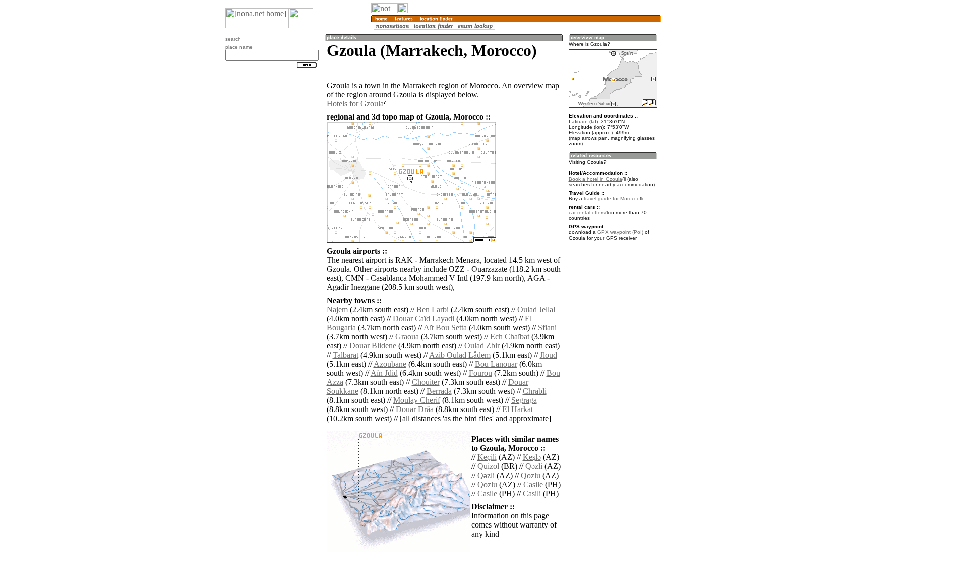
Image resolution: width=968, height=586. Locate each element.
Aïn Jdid (384, 373)
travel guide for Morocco (612, 198)
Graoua (407, 336)
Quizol (488, 466)
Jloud (548, 354)
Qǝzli (533, 466)
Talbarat (345, 354)
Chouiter (426, 382)
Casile (533, 484)
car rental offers (587, 212)
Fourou (480, 373)
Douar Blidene (372, 345)
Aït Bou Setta (445, 327)
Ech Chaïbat (509, 336)
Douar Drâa (415, 409)
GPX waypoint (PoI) (620, 232)
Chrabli (535, 391)
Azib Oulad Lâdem (460, 354)
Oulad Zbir (482, 345)
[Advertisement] (710, 166)
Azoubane (390, 364)
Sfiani (547, 327)
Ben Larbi (432, 309)
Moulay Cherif (416, 400)
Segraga (524, 400)
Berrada (439, 391)
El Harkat (517, 409)
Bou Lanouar (496, 364)
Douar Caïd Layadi (423, 318)
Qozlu (530, 475)
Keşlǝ (532, 457)
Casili (532, 493)
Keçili (487, 457)
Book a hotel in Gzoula (595, 179)
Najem (337, 309)
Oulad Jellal (536, 309)
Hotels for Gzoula (355, 103)
